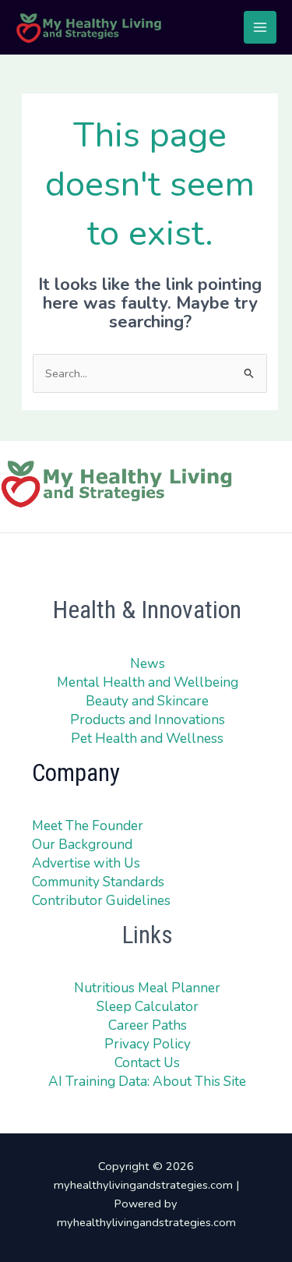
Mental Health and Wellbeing (147, 682)
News (147, 663)
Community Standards (98, 881)
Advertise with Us (86, 863)
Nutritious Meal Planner (147, 987)
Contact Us (147, 1062)
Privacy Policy (147, 1043)
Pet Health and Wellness (147, 738)
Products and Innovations (147, 719)
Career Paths (147, 1025)
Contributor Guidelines (101, 900)
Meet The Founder (87, 825)
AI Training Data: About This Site (147, 1081)
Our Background (82, 844)
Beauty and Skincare (147, 700)
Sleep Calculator (148, 1006)
